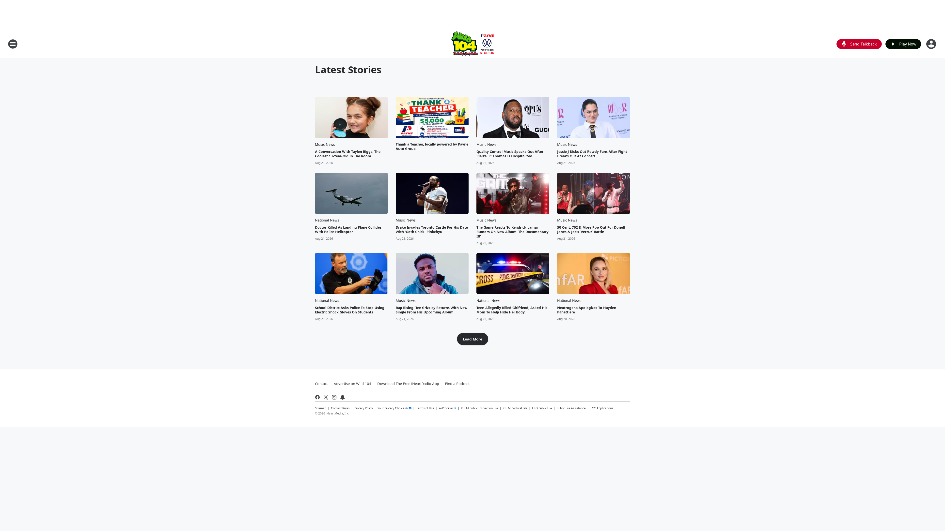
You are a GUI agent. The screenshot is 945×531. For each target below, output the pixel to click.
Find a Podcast (457, 383)
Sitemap (320, 408)
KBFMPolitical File (515, 408)
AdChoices (446, 408)
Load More (472, 339)
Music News (325, 144)
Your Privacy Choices (392, 408)
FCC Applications (601, 408)
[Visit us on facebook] (317, 397)
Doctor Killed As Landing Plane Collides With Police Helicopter (348, 229)
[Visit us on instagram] (334, 397)
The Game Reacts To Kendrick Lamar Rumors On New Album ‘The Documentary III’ (512, 231)
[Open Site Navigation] (13, 44)
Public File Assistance (571, 408)
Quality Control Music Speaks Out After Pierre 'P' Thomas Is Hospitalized (509, 153)
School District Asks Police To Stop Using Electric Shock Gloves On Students (349, 310)
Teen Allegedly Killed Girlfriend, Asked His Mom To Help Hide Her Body (511, 310)
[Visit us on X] (326, 397)
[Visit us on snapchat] (343, 397)
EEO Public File (542, 408)
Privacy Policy (363, 408)
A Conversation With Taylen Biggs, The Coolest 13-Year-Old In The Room (347, 153)
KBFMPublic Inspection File (479, 408)
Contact (321, 383)
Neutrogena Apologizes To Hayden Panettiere (586, 310)
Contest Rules (340, 408)
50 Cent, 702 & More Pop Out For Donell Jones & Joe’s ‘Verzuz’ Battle (591, 229)
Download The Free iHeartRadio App (408, 383)
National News (327, 220)
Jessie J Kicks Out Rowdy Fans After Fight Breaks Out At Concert (592, 153)
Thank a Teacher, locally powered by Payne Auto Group (432, 146)
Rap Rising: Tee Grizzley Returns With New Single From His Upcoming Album (431, 310)
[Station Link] (472, 44)
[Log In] (931, 44)
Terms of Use (425, 408)
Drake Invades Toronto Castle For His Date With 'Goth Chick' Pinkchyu (432, 229)
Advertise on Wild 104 (352, 383)
